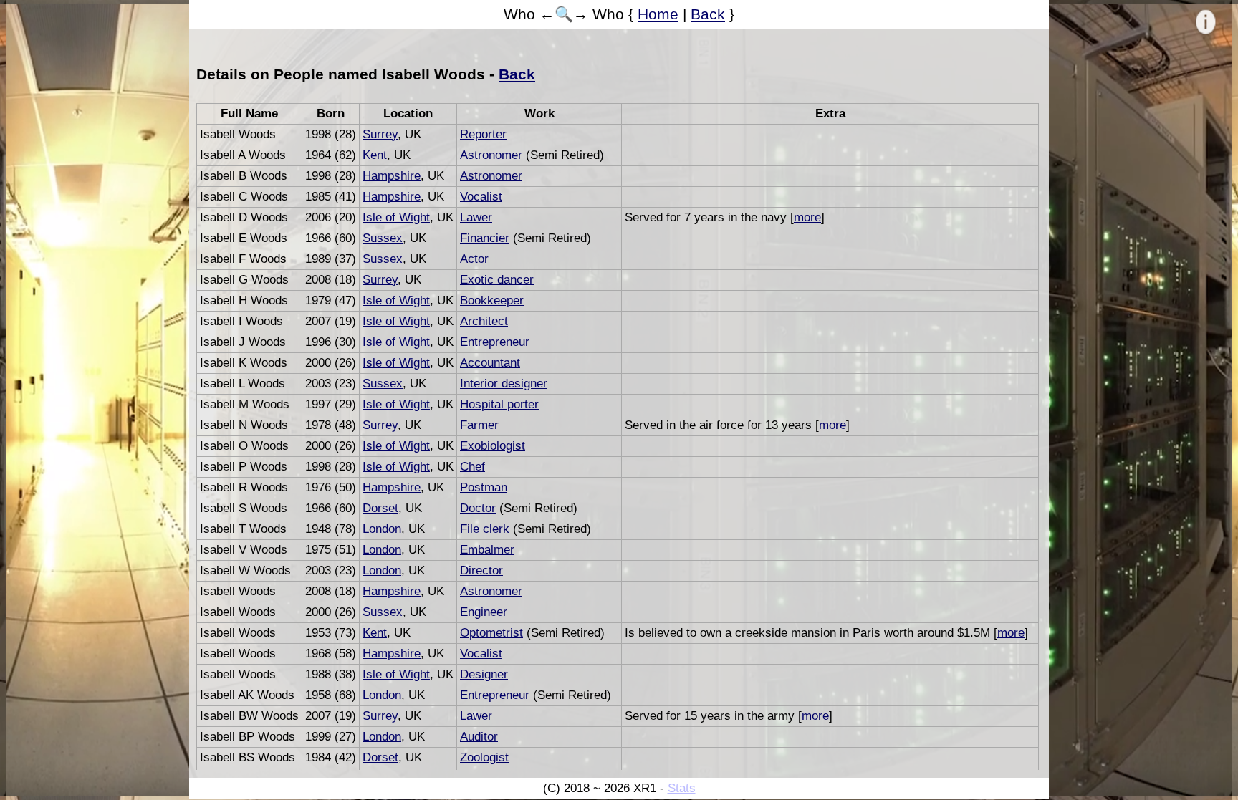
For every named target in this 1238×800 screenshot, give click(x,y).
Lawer (476, 217)
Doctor (478, 508)
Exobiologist (492, 446)
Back (708, 14)
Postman (483, 487)
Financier (484, 238)
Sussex (383, 238)
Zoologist (484, 757)
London (382, 529)
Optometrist (491, 633)
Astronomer (491, 155)
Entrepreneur (494, 342)
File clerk (484, 529)
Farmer (479, 425)
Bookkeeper (492, 300)
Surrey (380, 134)
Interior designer (503, 383)
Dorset (380, 508)
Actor (474, 259)
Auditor (479, 736)
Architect (484, 321)
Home (658, 14)
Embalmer (487, 549)
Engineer (483, 612)
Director (481, 570)
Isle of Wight (396, 217)
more (807, 217)
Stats (682, 788)
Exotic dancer (497, 279)
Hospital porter (499, 404)
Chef (472, 466)
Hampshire (392, 176)
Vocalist (481, 196)
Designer (484, 674)
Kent (375, 155)
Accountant (490, 363)
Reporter (483, 134)
